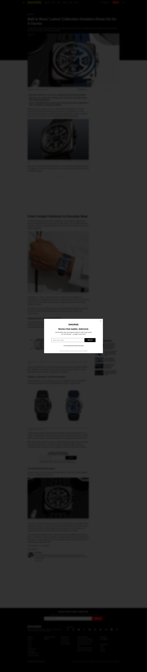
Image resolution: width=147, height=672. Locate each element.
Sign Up (90, 340)
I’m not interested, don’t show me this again (74, 345)
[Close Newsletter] (101, 321)
